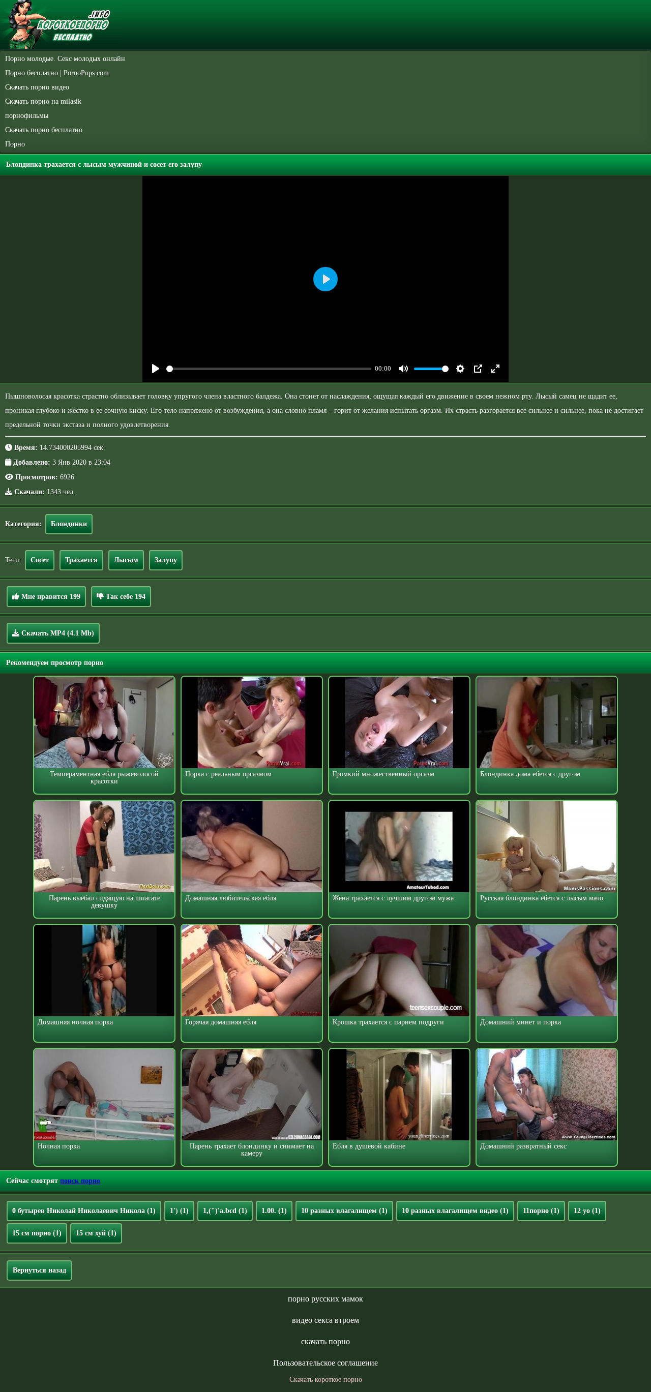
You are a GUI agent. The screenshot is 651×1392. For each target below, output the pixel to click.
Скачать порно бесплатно (43, 130)
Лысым (126, 560)
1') (179, 1211)
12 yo (587, 1211)
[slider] (268, 369)
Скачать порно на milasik (43, 101)
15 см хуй (96, 1233)
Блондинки (69, 524)
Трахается (81, 560)
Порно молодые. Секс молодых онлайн (65, 59)
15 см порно (37, 1233)
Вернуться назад (39, 1270)
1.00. (274, 1211)
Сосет (40, 560)
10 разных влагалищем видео (455, 1211)
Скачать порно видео (37, 87)
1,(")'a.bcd (225, 1211)
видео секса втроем (325, 1320)
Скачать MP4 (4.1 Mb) (56, 633)
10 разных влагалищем (344, 1211)
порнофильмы (26, 115)
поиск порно (80, 1181)
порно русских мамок (325, 1298)
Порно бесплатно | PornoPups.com (57, 73)
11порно (541, 1211)
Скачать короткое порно (325, 1379)
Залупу (166, 560)
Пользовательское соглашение (325, 1362)
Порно (15, 144)
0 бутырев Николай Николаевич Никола (84, 1211)
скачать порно (325, 1341)
